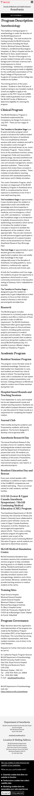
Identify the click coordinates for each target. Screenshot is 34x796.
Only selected (17, 793)
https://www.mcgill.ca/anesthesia (14, 691)
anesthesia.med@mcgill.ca (17, 735)
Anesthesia (17, 9)
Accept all (6, 793)
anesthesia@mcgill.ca (16, 678)
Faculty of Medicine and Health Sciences (17, 6)
